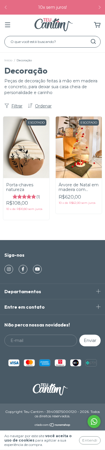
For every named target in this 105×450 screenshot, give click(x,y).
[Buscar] (93, 41)
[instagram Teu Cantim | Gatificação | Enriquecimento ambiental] (8, 269)
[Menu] (7, 25)
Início (8, 60)
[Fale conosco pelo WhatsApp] (94, 421)
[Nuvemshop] (52, 425)
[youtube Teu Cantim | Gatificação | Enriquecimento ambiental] (37, 269)
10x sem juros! (52, 7)
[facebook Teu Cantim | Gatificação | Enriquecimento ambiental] (23, 269)
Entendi (89, 440)
